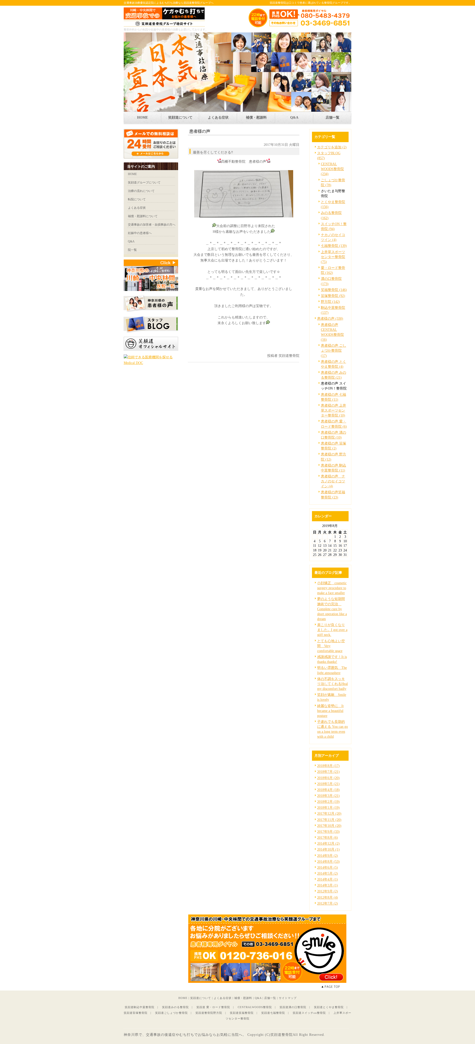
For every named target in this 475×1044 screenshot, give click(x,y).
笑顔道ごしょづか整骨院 (171, 1012)
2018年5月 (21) (328, 784)
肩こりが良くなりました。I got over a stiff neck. (332, 630)
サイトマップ (288, 997)
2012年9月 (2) (327, 891)
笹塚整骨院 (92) (333, 296)
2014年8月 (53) (328, 861)
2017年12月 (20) (329, 813)
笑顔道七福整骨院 (273, 1012)
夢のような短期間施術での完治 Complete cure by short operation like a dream (332, 609)
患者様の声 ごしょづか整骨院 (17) (333, 350)
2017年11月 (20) (329, 820)
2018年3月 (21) (328, 796)
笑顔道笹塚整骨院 (135, 1012)
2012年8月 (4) (327, 897)
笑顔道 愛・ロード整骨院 (213, 1007)
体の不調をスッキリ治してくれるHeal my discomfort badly (332, 684)
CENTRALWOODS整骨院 (255, 1007)
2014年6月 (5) (327, 867)
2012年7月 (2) (327, 903)
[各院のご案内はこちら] (267, 982)
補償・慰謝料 (243, 997)
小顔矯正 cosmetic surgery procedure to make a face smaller (332, 588)
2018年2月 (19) (328, 802)
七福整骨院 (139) (334, 246)
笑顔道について (200, 997)
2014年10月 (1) (328, 849)
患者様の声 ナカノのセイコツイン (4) (333, 481)
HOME (183, 997)
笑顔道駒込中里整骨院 (139, 1007)
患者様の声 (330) (330, 318)
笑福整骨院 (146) (334, 290)
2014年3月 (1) (327, 885)
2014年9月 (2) (327, 856)
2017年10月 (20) (329, 826)
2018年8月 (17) (328, 766)
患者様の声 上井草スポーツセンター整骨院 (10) (333, 410)
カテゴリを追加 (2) (332, 147)
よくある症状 (223, 997)
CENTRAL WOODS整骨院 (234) (332, 169)
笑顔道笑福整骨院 (242, 1012)
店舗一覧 (270, 997)
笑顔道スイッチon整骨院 (309, 1012)
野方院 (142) (330, 302)
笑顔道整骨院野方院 (208, 1012)
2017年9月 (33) (328, 832)
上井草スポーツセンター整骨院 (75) (333, 257)
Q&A (258, 997)
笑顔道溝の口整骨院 (293, 1007)
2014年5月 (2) (327, 873)
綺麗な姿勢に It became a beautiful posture (330, 711)
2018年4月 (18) (328, 790)
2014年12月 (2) (328, 843)
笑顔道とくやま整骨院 (329, 1007)
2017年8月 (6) (327, 837)
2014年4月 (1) (327, 879)
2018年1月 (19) (328, 807)
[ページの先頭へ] (336, 986)
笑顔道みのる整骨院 (175, 1007)
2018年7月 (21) (328, 772)
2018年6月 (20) (328, 778)
